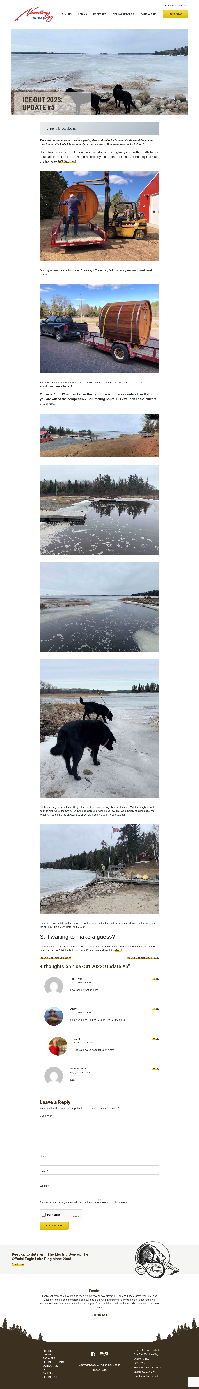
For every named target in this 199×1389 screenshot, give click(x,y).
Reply (155, 978)
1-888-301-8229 (178, 5)
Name (44, 1156)
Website (44, 1185)
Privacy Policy (99, 1370)
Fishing (67, 14)
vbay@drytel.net (149, 1376)
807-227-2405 (148, 1371)
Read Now (18, 1264)
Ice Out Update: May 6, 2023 (143, 957)
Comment (46, 1115)
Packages (99, 14)
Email (44, 1171)
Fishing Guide (51, 1377)
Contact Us (149, 14)
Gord (118, 950)
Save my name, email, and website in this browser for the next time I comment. (83, 1202)
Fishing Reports (123, 14)
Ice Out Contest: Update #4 (55, 957)
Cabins (82, 14)
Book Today (176, 14)
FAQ (45, 1369)
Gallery (48, 1373)
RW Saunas (66, 161)
